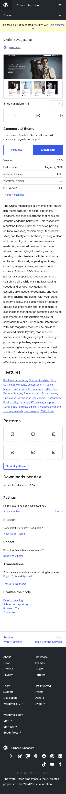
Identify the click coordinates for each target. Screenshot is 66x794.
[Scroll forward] (59, 103)
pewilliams (14, 47)
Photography (54, 397)
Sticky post (9, 406)
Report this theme (13, 555)
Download (48, 149)
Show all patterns (16, 466)
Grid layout (9, 397)
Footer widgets (32, 393)
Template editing (27, 406)
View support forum (14, 533)
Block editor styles (39, 380)
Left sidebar (23, 397)
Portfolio (8, 402)
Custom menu (35, 389)
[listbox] (33, 443)
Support (8, 691)
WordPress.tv (13, 703)
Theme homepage (13, 194)
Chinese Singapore (22, 748)
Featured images (12, 393)
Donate (41, 697)
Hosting (8, 669)
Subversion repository (15, 604)
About (7, 657)
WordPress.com (14, 714)
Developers (10, 697)
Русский (27, 576)
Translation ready (13, 411)
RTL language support (43, 402)
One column (38, 397)
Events (39, 691)
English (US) (10, 576)
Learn (6, 686)
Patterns (40, 674)
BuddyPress (12, 732)
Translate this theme (14, 583)
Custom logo (20, 389)
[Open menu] (60, 5)
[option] (12, 434)
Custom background (14, 384)
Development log (13, 600)
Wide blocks (47, 411)
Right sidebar (21, 402)
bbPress (10, 726)
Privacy (8, 674)
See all (59, 511)
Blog (53, 380)
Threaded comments (49, 406)
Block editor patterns (15, 380)
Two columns (31, 411)
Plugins (39, 669)
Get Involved (43, 686)
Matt (8, 720)
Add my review (11, 511)
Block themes (49, 393)
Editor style (51, 389)
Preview (16, 149)
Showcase (41, 657)
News (6, 663)
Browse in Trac (11, 608)
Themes (8, 15)
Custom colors (36, 384)
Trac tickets (10, 612)
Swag (40, 703)
